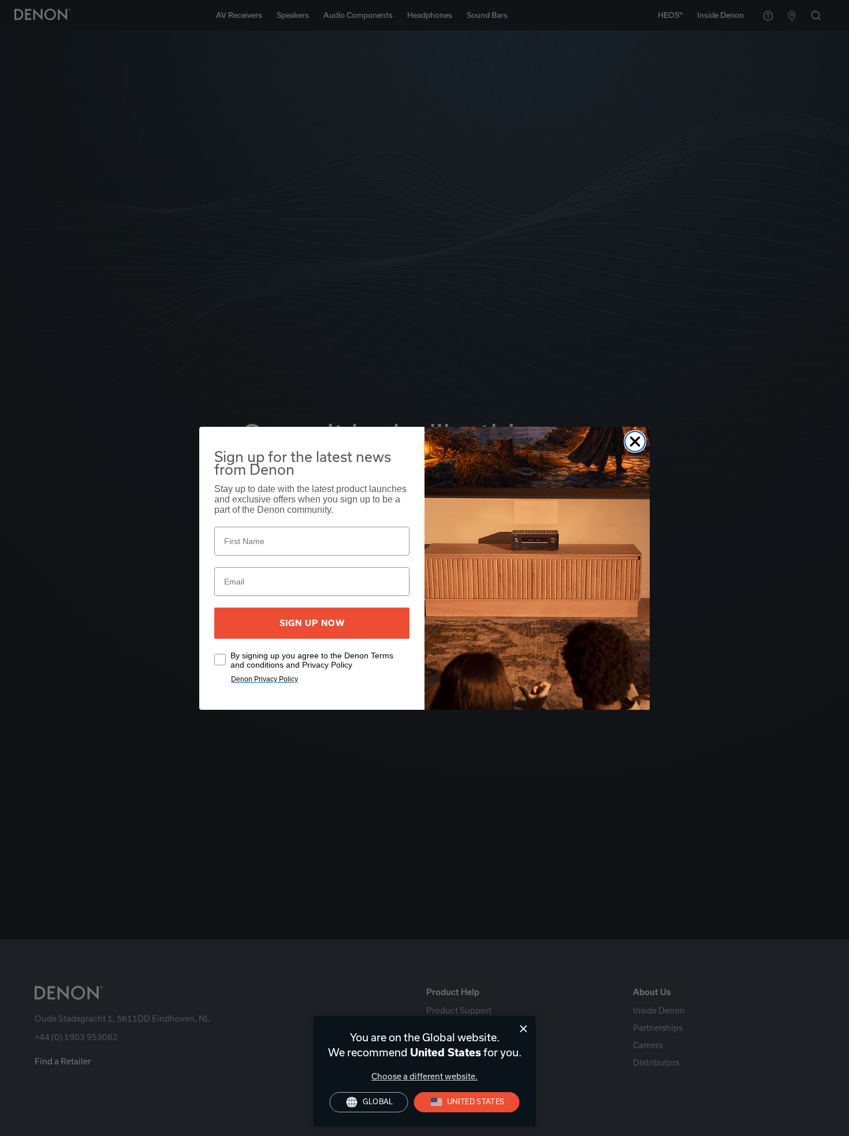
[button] (467, 1102)
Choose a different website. (424, 1076)
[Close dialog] (523, 1029)
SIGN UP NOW (312, 623)
